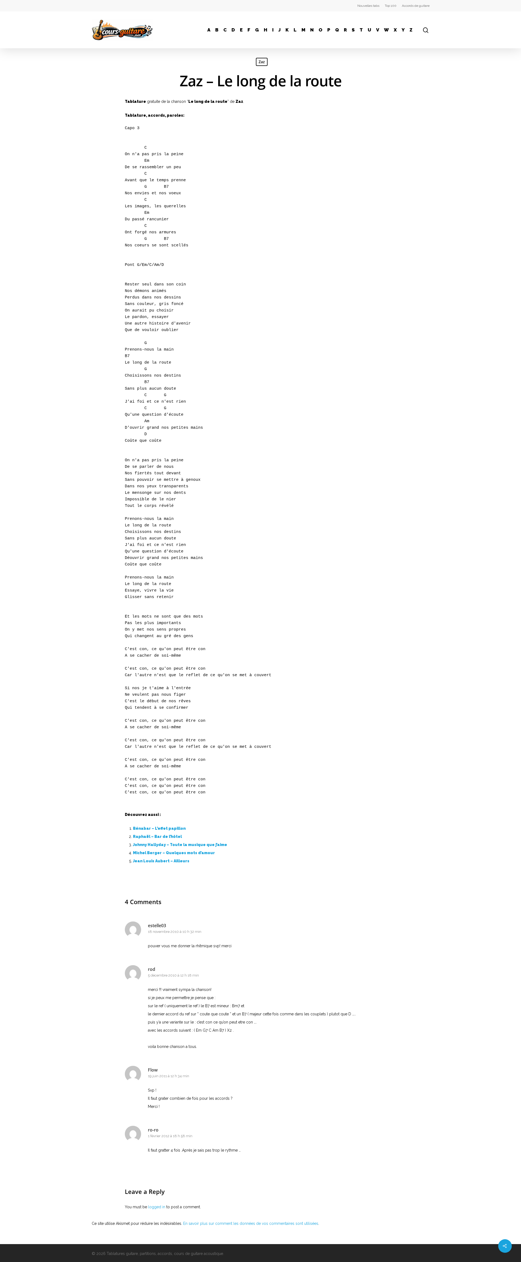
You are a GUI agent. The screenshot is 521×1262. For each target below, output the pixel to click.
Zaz (262, 61)
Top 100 (390, 6)
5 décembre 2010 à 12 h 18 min (173, 975)
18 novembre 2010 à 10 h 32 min (174, 932)
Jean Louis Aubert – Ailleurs (161, 861)
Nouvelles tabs (368, 6)
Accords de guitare (416, 6)
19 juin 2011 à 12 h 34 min (168, 1076)
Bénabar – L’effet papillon (159, 828)
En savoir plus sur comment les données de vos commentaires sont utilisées (250, 1223)
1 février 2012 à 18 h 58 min (170, 1136)
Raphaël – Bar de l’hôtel (157, 836)
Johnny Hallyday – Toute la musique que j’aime (180, 845)
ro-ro (153, 1130)
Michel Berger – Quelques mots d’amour (174, 853)
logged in (156, 1207)
